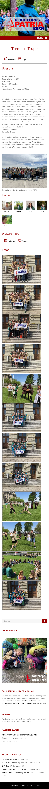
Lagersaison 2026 (9, 759)
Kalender (12, 60)
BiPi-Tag (5, 766)
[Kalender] (6, 60)
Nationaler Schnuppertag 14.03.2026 (18, 773)
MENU (40, 38)
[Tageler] (20, 60)
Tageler (25, 60)
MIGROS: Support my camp (14, 763)
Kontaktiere (7, 719)
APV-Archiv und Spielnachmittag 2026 (19, 735)
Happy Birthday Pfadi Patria (14, 769)
